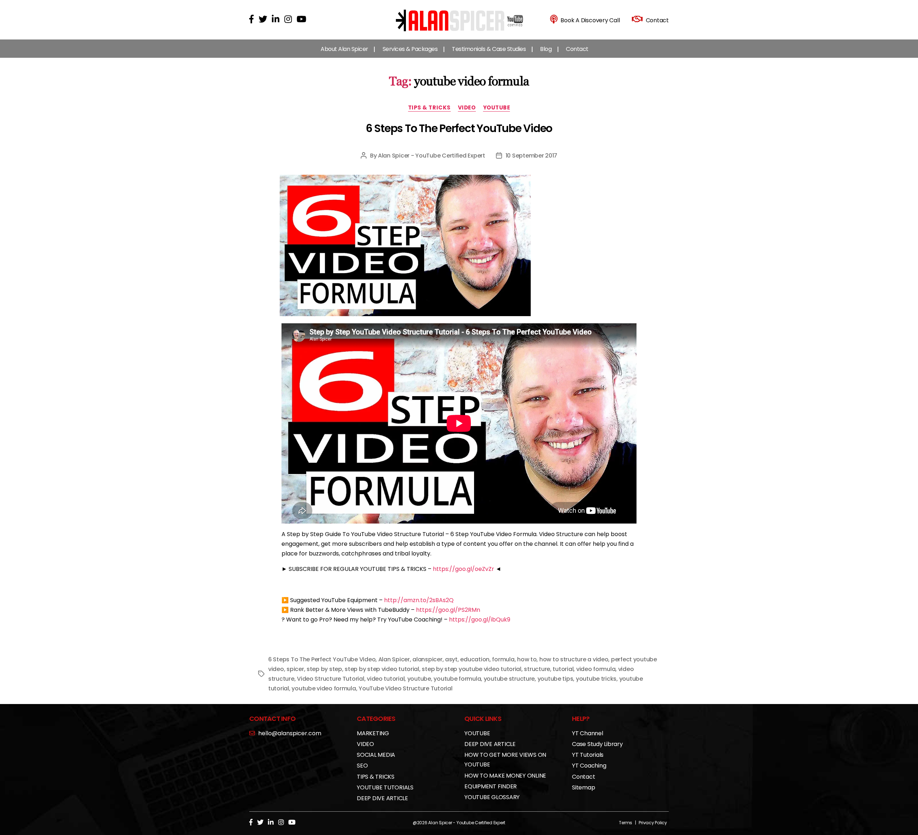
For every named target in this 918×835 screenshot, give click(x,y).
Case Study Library (597, 744)
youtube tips (555, 679)
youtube (419, 679)
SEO (362, 765)
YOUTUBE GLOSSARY (492, 797)
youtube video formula (324, 688)
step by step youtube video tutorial (471, 669)
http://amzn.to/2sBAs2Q (419, 600)
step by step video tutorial (382, 669)
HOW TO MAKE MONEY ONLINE (505, 775)
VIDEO (467, 107)
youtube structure (509, 679)
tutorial (563, 669)
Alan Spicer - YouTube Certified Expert (431, 155)
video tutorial (385, 679)
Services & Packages (410, 49)
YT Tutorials (588, 755)
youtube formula (457, 679)
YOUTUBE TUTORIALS (385, 787)
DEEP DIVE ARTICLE (382, 798)
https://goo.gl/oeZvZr (463, 569)
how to (526, 659)
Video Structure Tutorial (330, 679)
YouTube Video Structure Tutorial (405, 688)
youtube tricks (596, 679)
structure (537, 669)
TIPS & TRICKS (429, 107)
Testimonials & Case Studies (489, 49)
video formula (596, 669)
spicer (295, 669)
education (474, 659)
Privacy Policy (653, 823)
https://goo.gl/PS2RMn (448, 610)
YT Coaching (589, 765)
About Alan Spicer (344, 49)
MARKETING (373, 733)
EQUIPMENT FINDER (490, 786)
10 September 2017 (531, 155)
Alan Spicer (394, 659)
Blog (546, 49)
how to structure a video (574, 659)
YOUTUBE (496, 107)
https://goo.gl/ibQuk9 (479, 619)
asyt (451, 659)
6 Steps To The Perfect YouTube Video (459, 128)
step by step (324, 669)
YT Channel (587, 733)
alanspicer (427, 659)
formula (503, 659)
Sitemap (583, 787)
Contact (577, 49)
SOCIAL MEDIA (376, 755)
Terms (625, 823)
